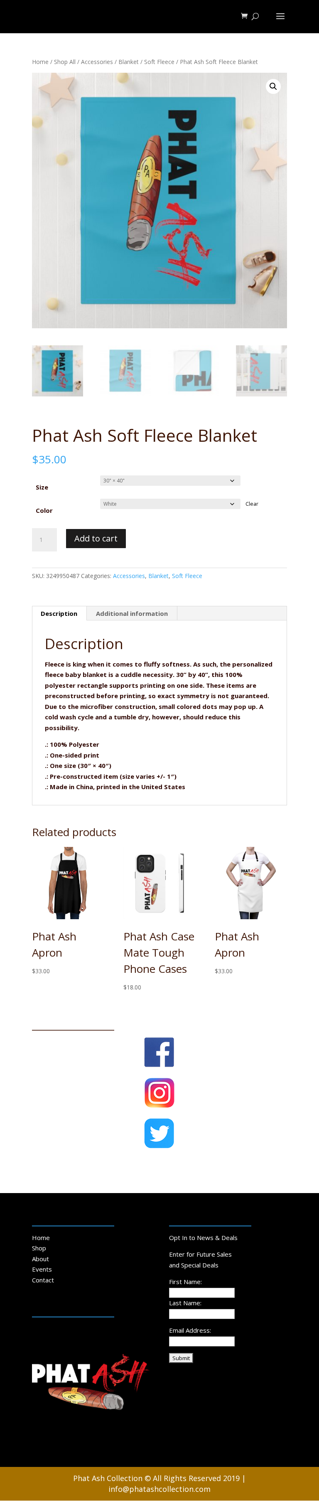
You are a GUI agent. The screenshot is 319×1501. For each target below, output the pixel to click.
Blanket (128, 62)
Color (44, 510)
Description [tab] (59, 613)
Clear (251, 503)
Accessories (97, 62)
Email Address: (190, 1330)
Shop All (65, 62)
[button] (273, 86)
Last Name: (185, 1303)
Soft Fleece (159, 62)
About (40, 1259)
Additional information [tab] (132, 613)
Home (40, 62)
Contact (43, 1280)
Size (42, 487)
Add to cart (96, 538)
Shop (39, 1248)
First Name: (185, 1281)
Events (42, 1269)
